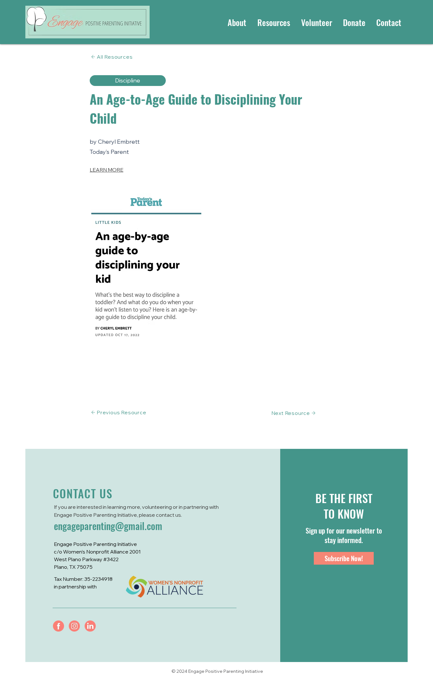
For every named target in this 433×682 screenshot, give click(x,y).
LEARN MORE (106, 170)
